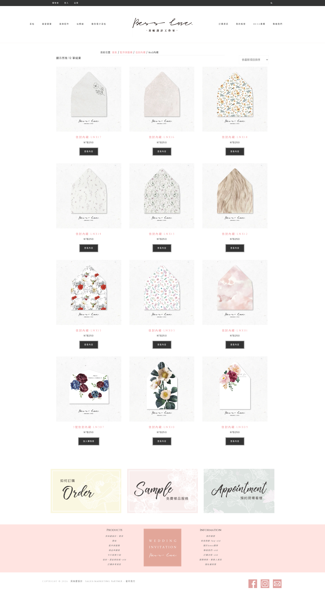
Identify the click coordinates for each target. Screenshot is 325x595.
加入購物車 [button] (88, 441)
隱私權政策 (210, 564)
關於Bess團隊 (210, 545)
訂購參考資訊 (114, 564)
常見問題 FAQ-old (211, 540)
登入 (66, 3)
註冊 (76, 3)
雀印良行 (130, 581)
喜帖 (114, 540)
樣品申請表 (114, 550)
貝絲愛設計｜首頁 (114, 536)
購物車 (55, 3)
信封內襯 (141, 52)
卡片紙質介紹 (114, 555)
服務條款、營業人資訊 (210, 559)
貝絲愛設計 (162, 25)
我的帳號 (210, 536)
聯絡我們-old (211, 550)
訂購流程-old (211, 555)
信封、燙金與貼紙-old (114, 559)
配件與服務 (126, 52)
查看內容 (88, 151)
